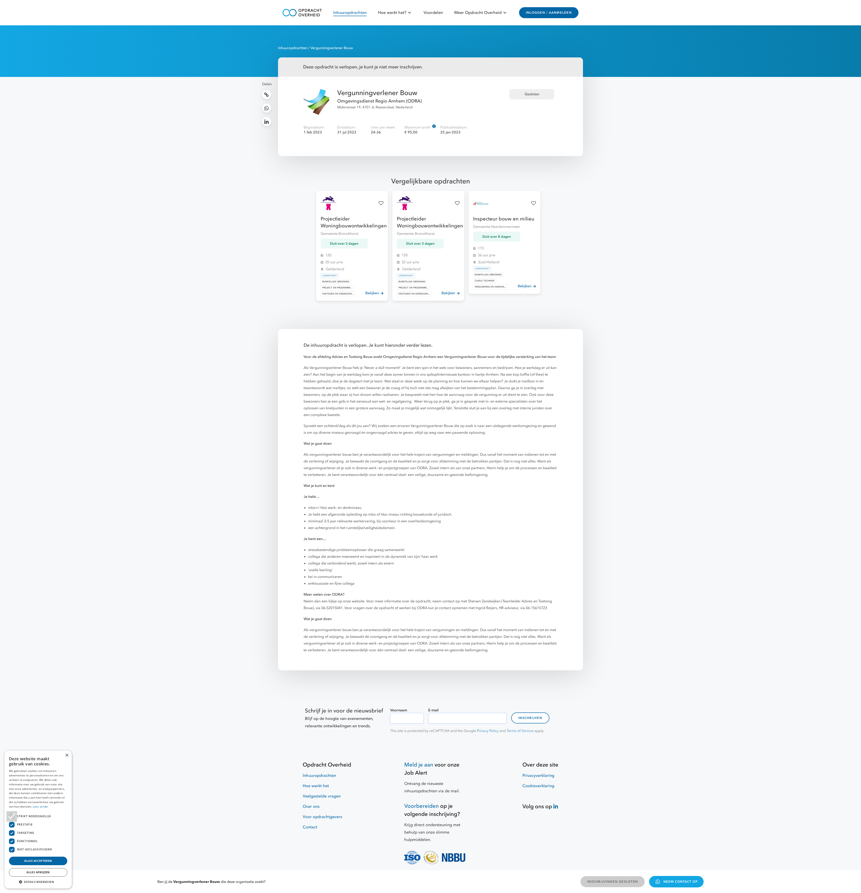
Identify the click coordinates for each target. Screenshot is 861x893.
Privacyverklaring (538, 775)
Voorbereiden (421, 806)
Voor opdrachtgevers (322, 817)
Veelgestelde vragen (322, 796)
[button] (38, 882)
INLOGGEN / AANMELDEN (549, 13)
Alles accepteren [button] (38, 861)
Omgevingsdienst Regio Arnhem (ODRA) (379, 101)
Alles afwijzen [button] (38, 872)
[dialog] (38, 820)
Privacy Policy (488, 730)
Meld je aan (418, 765)
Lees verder (40, 806)
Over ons (311, 806)
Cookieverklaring (538, 786)
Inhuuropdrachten (350, 12)
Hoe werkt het (316, 786)
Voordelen (433, 12)
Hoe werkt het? (392, 12)
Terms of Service (520, 730)
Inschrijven (530, 718)
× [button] (66, 755)
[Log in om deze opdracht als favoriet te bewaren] (381, 203)
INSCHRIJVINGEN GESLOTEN (612, 882)
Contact (310, 827)
